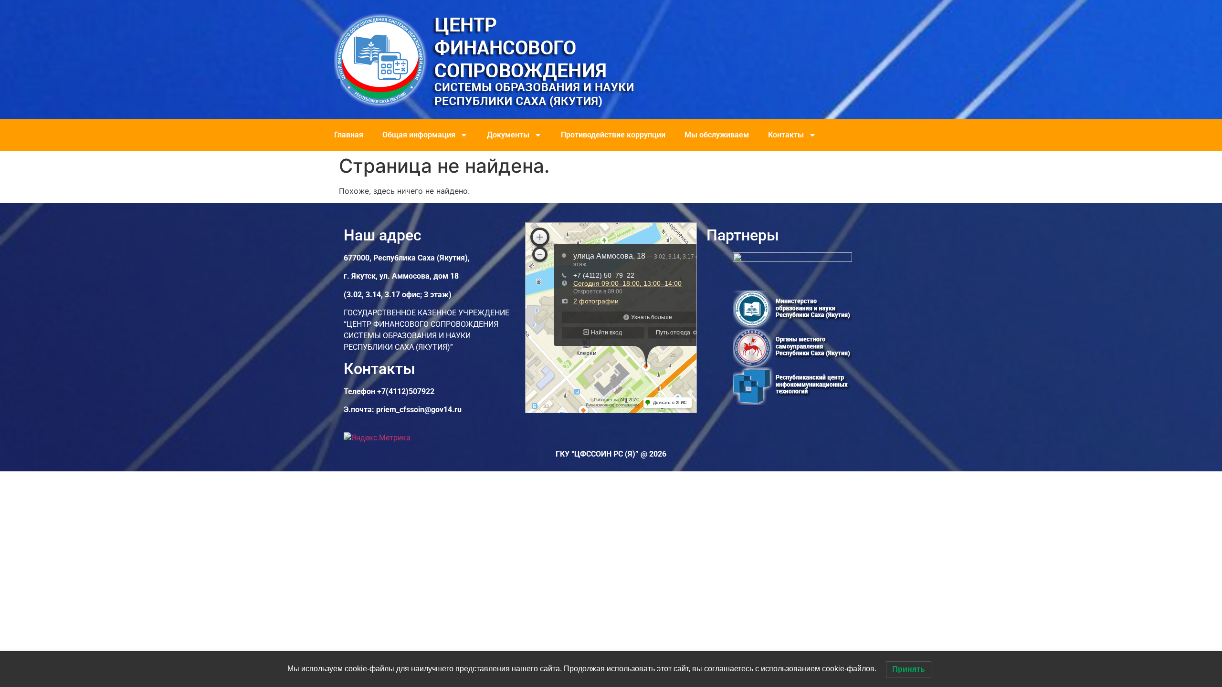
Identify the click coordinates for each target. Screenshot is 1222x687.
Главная (348, 134)
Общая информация (418, 134)
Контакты (786, 134)
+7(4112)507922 (405, 391)
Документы (508, 134)
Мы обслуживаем (717, 134)
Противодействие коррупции (613, 134)
